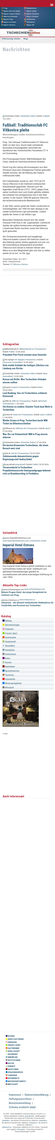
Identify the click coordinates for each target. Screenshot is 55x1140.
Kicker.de (16, 415)
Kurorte (8, 662)
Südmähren (30, 22)
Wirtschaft (42, 401)
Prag (5, 8)
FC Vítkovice (15, 264)
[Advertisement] (27, 83)
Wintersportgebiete (13, 683)
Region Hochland (9, 22)
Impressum (15, 1094)
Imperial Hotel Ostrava (18, 545)
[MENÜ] (52, 3)
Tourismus (9, 675)
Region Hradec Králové (11, 14)
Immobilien (10, 650)
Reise (45, 373)
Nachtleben (10, 666)
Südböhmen (30, 19)
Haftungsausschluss (20, 1098)
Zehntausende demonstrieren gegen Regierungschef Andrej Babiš (21, 458)
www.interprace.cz (27, 600)
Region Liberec (31, 11)
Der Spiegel (19, 360)
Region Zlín (30, 25)
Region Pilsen (8, 19)
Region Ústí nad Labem (11, 11)
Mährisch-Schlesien (10, 16)
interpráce (6, 1120)
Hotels (43, 541)
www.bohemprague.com (34, 589)
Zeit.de (14, 453)
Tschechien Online (27, 116)
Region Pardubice (32, 14)
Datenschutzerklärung (36, 1094)
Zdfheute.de (20, 428)
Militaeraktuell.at (26, 349)
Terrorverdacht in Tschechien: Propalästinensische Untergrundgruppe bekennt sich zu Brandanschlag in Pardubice (27, 470)
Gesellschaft (10, 641)
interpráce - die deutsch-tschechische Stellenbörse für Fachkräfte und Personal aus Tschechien (27, 604)
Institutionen (10, 654)
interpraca (33, 1123)
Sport (42, 415)
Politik (11, 352)
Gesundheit (7, 376)
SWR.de (15, 401)
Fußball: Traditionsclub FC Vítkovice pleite (25, 128)
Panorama (7, 362)
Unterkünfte (35, 541)
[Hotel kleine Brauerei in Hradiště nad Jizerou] (21, 726)
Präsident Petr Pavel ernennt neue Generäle (24, 354)
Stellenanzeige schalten (11, 39)
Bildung (8, 621)
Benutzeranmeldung (20, 1103)
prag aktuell (20, 464)
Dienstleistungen (12, 625)
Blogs (25, 39)
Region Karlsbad (32, 16)
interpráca (43, 1120)
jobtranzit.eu (6, 1127)
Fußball (46, 116)
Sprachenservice (12, 671)
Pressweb (21, 1129)
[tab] (27, 620)
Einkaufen (9, 629)
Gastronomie (10, 637)
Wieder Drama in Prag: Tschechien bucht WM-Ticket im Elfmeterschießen (25, 422)
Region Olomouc (9, 25)
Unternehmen (8, 404)
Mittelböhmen (31, 8)
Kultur (7, 658)
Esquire (15, 387)
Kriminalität (17, 362)
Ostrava (24, 264)
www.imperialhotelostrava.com (16, 541)
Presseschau (40, 349)
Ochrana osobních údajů (22, 1107)
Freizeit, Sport (11, 633)
